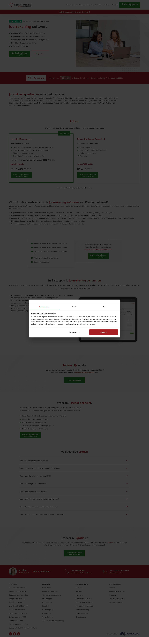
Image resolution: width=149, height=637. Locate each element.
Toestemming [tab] (44, 307)
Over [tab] (105, 307)
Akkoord (103, 332)
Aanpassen (73, 332)
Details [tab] (74, 307)
